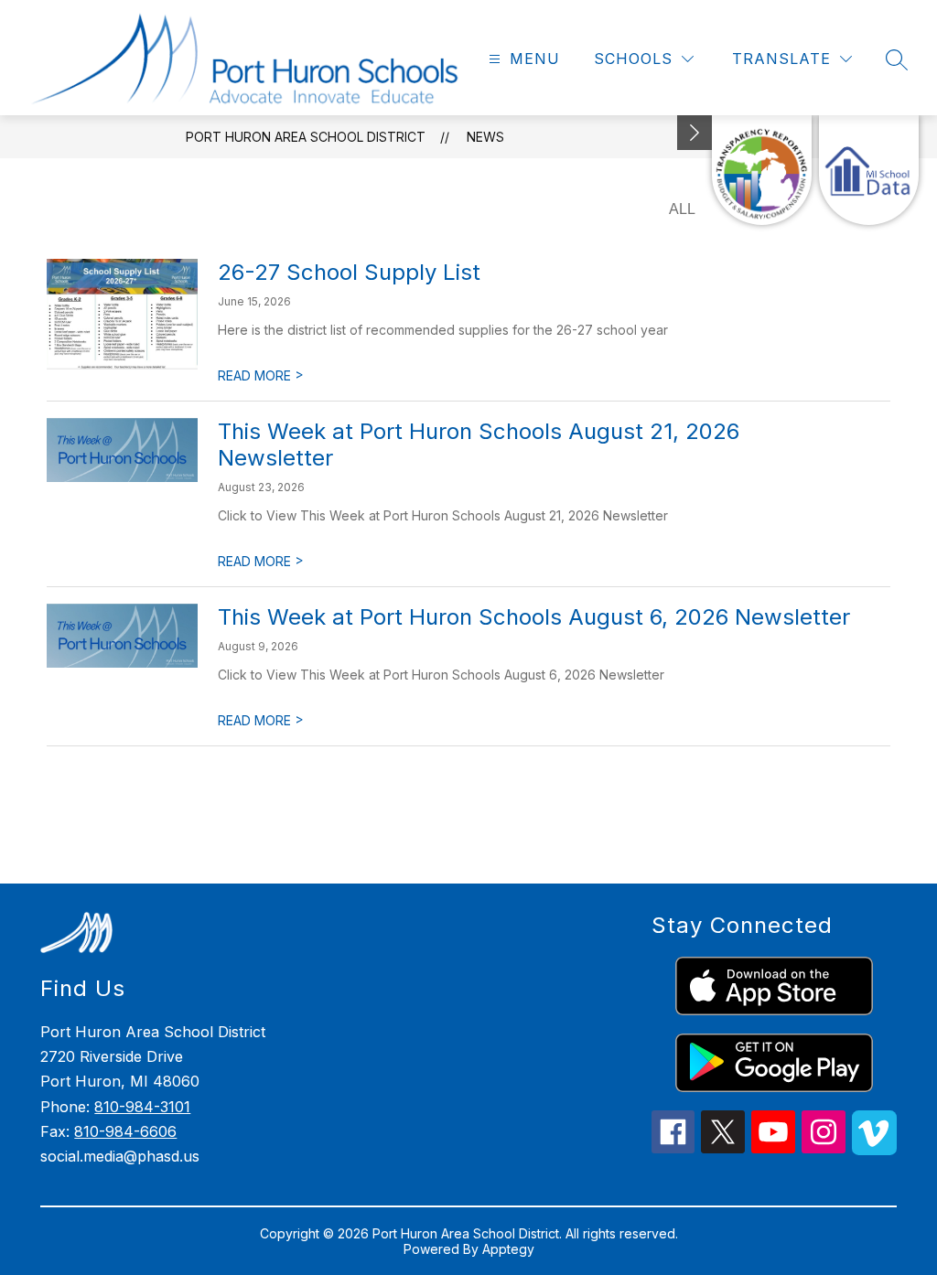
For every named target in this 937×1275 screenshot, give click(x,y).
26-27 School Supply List (349, 272)
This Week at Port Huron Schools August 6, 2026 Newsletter (534, 617)
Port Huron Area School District (305, 137)
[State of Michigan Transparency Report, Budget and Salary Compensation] (762, 170)
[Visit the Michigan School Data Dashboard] (869, 170)
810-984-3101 (142, 1107)
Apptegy (508, 1249)
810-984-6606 (125, 1131)
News (485, 137)
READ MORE (261, 375)
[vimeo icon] (874, 1150)
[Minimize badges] (694, 132)
